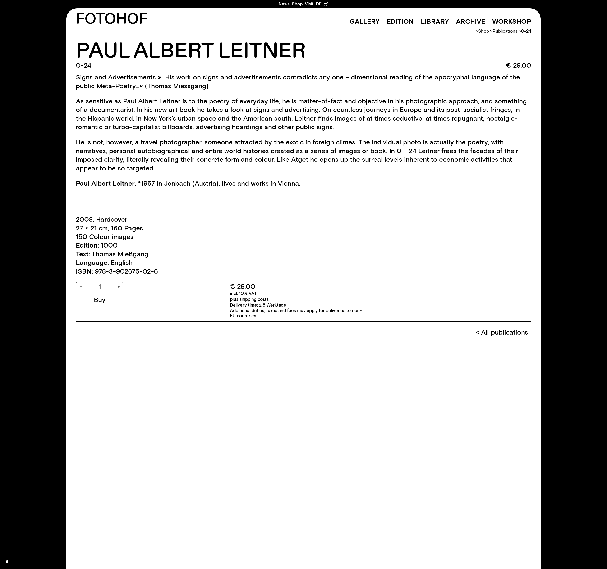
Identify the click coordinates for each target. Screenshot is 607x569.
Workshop (511, 21)
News (284, 4)
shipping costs (254, 299)
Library (435, 21)
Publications (504, 31)
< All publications (502, 332)
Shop (297, 4)
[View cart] (326, 4)
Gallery (364, 21)
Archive (470, 21)
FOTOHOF (112, 19)
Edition (400, 21)
